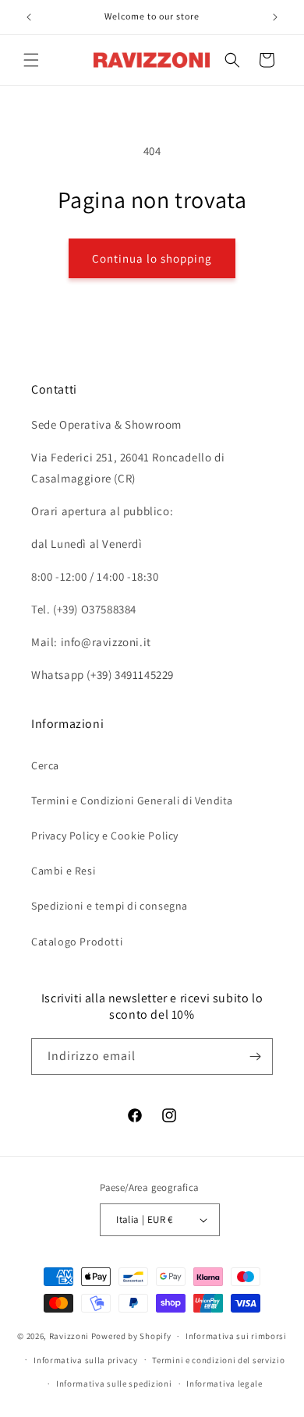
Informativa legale (224, 1383)
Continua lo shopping (152, 258)
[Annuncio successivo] (275, 17)
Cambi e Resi (63, 871)
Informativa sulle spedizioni (114, 1383)
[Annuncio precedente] (29, 17)
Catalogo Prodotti (76, 942)
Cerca (45, 765)
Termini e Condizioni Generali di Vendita (132, 800)
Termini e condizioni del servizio (218, 1360)
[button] (31, 60)
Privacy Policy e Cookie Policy (105, 836)
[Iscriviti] (255, 1056)
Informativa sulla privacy (86, 1360)
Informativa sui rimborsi (236, 1335)
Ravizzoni (69, 1335)
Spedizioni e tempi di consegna (109, 906)
